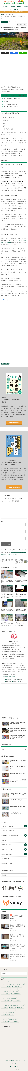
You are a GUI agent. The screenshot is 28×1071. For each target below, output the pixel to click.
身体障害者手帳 (13, 1019)
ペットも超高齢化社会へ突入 (10, 104)
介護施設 (17, 1000)
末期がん (13, 1007)
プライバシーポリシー (20, 1060)
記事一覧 (12, 1060)
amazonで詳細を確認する (14, 422)
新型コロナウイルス (19, 1005)
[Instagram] (17, 9)
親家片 (5, 1012)
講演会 (5, 1019)
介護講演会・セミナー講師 (10, 835)
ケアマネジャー (20, 984)
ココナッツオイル (17, 986)
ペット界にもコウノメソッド (10, 106)
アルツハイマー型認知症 (8, 984)
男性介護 (20, 1007)
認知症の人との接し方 (8, 1014)
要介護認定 (20, 1009)
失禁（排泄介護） (7, 1005)
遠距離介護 (6, 858)
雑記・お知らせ (9, 14)
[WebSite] (8, 679)
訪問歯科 (11, 1012)
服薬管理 (5, 1007)
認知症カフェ (21, 1016)
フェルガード (6, 991)
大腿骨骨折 (14, 1002)
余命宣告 (5, 1002)
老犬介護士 (5, 101)
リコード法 (16, 995)
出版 (4, 840)
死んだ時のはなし (7, 854)
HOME (3, 14)
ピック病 (14, 988)
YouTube (11, 981)
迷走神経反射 (15, 1021)
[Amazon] (20, 681)
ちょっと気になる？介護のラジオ (10, 676)
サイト (3, 536)
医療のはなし (7, 849)
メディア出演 (6, 993)
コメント (4, 505)
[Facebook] (10, 9)
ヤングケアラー (16, 993)
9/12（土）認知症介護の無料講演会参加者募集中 (14, 11)
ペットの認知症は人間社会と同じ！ (11, 98)
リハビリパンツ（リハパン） (9, 998)
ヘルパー (15, 991)
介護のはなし (7, 826)
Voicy (5, 981)
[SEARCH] (26, 2)
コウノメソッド (7, 986)
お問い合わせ (14, 1063)
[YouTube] (15, 9)
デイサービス (6, 988)
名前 (2, 521)
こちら (5, 288)
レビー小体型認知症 (7, 1000)
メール (3, 529)
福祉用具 (5, 1009)
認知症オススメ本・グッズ (9, 1016)
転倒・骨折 (6, 1021)
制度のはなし (6, 844)
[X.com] (13, 9)
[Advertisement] (14, 69)
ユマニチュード (6, 995)
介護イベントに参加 (8, 830)
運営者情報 (6, 1060)
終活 (12, 1009)
